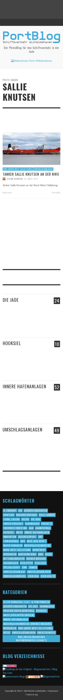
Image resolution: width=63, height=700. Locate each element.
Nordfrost (39, 550)
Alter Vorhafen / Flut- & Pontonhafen (27, 602)
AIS (20, 510)
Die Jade (11, 299)
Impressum (53, 691)
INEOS (19, 532)
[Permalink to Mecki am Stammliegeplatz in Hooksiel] (21, 367)
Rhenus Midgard (36, 558)
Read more (7, 193)
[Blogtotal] (33, 677)
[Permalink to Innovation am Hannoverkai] (24, 413)
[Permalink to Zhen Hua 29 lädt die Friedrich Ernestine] (40, 327)
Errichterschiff (13, 523)
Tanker (33, 567)
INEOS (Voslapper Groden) (19, 615)
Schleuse (40, 563)
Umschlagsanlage (14, 571)
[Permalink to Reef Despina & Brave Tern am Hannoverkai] (9, 414)
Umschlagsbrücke (15, 576)
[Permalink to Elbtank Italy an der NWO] (39, 453)
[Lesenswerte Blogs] (14, 677)
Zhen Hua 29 (48, 576)
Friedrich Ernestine (15, 528)
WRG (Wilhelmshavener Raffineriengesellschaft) (31, 638)
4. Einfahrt (10, 510)
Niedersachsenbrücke (37, 545)
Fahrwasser (32, 523)
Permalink (55, 193)
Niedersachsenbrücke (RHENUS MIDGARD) (27, 624)
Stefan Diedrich (15, 178)
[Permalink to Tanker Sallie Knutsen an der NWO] (31, 148)
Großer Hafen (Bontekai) (19, 610)
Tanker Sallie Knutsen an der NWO (31, 174)
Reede (48, 554)
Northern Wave (27, 554)
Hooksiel (12, 343)
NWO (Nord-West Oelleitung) (17, 169)
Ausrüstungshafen (35, 510)
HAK (31, 528)
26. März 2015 (31, 178)
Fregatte (46, 523)
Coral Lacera (12, 519)
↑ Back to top (31, 695)
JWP (40, 536)
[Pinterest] (49, 22)
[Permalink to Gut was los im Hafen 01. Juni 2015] (9, 326)
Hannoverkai (43, 528)
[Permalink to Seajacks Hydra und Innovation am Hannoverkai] (40, 414)
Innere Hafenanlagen (24, 386)
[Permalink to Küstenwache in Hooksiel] (40, 371)
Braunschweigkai (26, 515)
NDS (23, 541)
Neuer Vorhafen (13, 545)
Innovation (10, 536)
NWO (40, 554)
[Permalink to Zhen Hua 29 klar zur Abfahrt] (24, 325)
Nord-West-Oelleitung (17, 550)
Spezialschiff (12, 567)
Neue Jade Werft (36, 541)
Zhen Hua (33, 576)
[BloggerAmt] (50, 677)
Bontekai (9, 515)
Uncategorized (46, 632)
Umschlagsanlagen (43, 169)
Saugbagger (11, 563)
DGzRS (25, 519)
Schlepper (26, 563)
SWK (24, 567)
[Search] (7, 22)
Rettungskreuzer (14, 558)
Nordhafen (10, 554)
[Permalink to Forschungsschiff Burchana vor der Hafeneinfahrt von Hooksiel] (9, 367)
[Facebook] (43, 22)
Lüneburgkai (11, 541)
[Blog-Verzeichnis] (10, 666)
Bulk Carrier (47, 515)
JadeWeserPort (27, 536)
